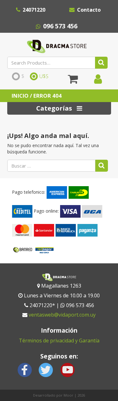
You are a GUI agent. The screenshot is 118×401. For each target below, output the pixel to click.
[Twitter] (46, 369)
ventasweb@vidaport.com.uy (62, 314)
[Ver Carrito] (73, 81)
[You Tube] (67, 369)
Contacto (89, 9)
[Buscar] (101, 63)
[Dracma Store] (57, 45)
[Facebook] (25, 369)
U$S (43, 76)
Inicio (20, 95)
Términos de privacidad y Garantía (59, 340)
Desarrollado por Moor (53, 395)
